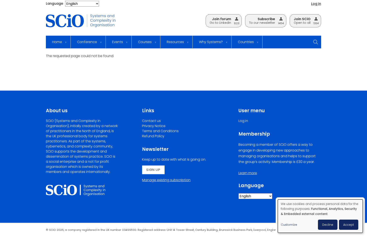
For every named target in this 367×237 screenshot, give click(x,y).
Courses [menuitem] (142, 43)
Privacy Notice (153, 125)
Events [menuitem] (114, 43)
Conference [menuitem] (84, 43)
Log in (316, 3)
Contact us (151, 120)
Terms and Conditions (160, 131)
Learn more (248, 173)
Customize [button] (289, 225)
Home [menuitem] (54, 43)
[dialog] (320, 216)
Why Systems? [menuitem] (208, 43)
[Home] (84, 21)
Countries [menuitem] (242, 43)
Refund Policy (153, 136)
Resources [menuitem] (172, 43)
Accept (348, 225)
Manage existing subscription (166, 180)
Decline (327, 225)
